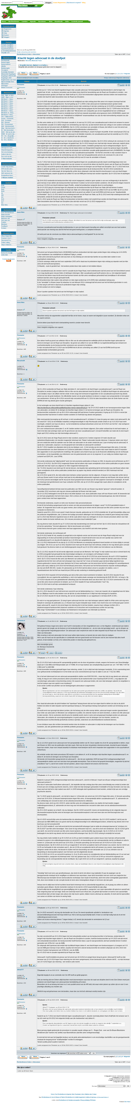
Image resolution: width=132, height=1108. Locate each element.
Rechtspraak (5, 60)
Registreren (7, 29)
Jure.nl (53, 1097)
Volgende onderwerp (122, 77)
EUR (2, 185)
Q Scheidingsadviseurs (8, 50)
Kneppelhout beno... (7, 175)
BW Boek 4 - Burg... (7, 105)
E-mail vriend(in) (33, 77)
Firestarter (20, 84)
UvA (2, 199)
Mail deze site (5, 218)
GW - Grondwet (6, 120)
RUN (2, 191)
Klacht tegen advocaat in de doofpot (41, 58)
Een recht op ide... (7, 156)
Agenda (6, 31)
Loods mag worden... (8, 166)
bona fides (20, 212)
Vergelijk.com (5, 52)
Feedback (4, 226)
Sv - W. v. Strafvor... (7, 140)
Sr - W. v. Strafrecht (7, 138)
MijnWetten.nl (94, 1097)
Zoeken (6, 35)
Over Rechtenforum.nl (60, 1094)
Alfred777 (20, 969)
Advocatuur (36, 54)
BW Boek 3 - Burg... (7, 103)
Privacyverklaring (84, 1100)
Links (82, 1094)
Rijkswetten (5, 83)
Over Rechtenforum (7, 212)
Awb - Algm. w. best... (8, 95)
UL (2, 193)
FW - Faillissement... (7, 116)
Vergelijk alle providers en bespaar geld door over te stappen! (39, 67)
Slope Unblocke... (6, 244)
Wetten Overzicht (6, 87)
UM (2, 195)
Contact (3, 228)
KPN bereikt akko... (7, 169)
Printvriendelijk (22, 77)
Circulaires (4, 70)
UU (2, 197)
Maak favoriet (5, 214)
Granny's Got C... (7, 238)
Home (52, 1094)
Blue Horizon (127, 1101)
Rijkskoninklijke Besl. (7, 81)
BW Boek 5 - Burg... (7, 107)
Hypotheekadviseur (7, 49)
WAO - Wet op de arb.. (8, 132)
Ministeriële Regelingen (8, 74)
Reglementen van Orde (8, 80)
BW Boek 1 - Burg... (7, 99)
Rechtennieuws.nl (46, 1097)
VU (2, 203)
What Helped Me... (7, 236)
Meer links (4, 205)
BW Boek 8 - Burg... (7, 114)
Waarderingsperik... (7, 150)
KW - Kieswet (5, 122)
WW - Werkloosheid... (8, 126)
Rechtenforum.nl (70, 1097)
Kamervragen (5, 62)
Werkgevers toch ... (7, 147)
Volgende (127, 73)
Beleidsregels (5, 68)
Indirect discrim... (6, 154)
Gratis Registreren (59, 2)
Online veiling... (6, 242)
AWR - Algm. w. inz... (7, 97)
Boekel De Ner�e (7, 253)
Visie (73, 1094)
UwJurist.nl (21, 620)
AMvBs (3, 66)
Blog (83, 2)
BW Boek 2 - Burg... (7, 101)
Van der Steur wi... (7, 171)
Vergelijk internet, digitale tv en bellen (33, 65)
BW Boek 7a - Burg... (7, 112)
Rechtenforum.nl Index (24, 54)
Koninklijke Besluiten (7, 72)
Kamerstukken (5, 64)
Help (5, 33)
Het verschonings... (7, 152)
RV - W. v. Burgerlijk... (8, 136)
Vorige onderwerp (109, 77)
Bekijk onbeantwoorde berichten (26, 52)
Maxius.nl (58, 1097)
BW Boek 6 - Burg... (7, 109)
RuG (2, 189)
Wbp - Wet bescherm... (8, 128)
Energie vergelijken (7, 45)
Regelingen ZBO (6, 78)
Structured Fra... (6, 240)
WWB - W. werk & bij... (8, 134)
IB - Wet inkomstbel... (8, 130)
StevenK (28, 60)
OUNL (3, 187)
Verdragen (4, 85)
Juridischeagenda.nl (80, 1097)
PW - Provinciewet (7, 124)
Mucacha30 (21, 360)
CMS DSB (4, 255)
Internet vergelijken (7, 47)
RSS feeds (93, 1100)
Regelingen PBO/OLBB (8, 76)
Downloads (78, 1094)
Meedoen (4, 224)
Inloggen (6, 37)
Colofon (3, 222)
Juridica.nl (88, 1097)
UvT (2, 201)
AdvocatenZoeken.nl (103, 1097)
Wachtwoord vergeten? (74, 2)
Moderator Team (37, 60)
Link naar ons (5, 220)
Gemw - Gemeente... (7, 118)
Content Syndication (8, 259)
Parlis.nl (63, 1097)
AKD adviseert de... (7, 173)
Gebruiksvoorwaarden (74, 1100)
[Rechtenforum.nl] (9, 19)
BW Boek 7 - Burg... (7, 111)
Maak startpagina (6, 216)
